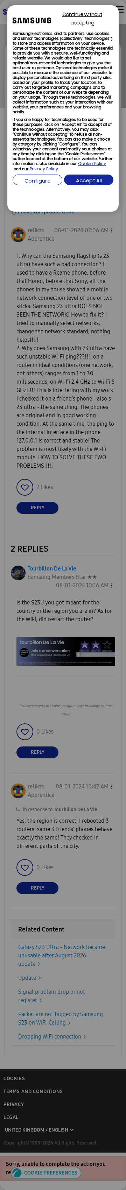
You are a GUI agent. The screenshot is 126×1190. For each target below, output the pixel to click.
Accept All (89, 181)
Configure (37, 181)
